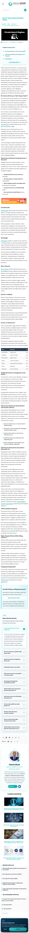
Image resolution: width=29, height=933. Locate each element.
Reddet (5, 929)
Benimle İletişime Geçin (14, 598)
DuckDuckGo (8, 59)
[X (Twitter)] (3, 737)
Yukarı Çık (5, 913)
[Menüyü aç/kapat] (3, 3)
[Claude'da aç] (14, 741)
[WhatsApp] (12, 737)
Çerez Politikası (20, 926)
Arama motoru (5, 124)
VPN (22, 515)
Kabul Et (18, 929)
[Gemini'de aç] (17, 741)
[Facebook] (9, 737)
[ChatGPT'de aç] (11, 741)
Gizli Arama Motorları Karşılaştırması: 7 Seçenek (15, 55)
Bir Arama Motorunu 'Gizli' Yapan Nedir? (15, 51)
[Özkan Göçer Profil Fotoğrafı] (14, 755)
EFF (12, 531)
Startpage (4, 241)
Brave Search (5, 269)
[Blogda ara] (25, 10)
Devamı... (12, 786)
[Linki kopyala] (19, 737)
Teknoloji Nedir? (7, 908)
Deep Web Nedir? (7, 904)
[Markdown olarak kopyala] (8, 741)
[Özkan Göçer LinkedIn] (19, 786)
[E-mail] (15, 737)
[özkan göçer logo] (17, 3)
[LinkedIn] (6, 737)
